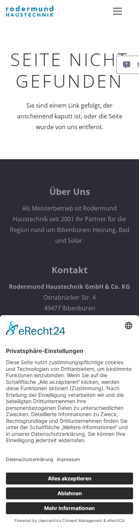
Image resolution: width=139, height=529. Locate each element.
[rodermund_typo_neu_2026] (29, 11)
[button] (116, 11)
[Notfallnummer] (130, 64)
